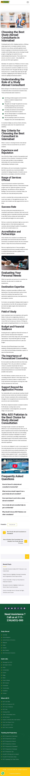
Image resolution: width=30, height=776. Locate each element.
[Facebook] (5, 608)
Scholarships (6, 670)
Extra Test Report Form (8, 722)
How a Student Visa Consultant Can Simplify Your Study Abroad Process (13, 541)
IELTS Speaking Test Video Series (11, 759)
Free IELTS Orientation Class (9, 757)
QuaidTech (18, 773)
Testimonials (6, 688)
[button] (14, 485)
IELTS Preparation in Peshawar (10, 749)
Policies (4, 693)
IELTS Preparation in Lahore (9, 738)
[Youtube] (11, 608)
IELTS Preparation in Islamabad (10, 736)
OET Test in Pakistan (8, 707)
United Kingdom (6, 637)
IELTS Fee (5, 709)
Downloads (5, 685)
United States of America (9, 640)
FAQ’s (4, 667)
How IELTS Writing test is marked (11, 754)
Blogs (4, 675)
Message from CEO (7, 662)
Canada (4, 647)
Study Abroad (12, 524)
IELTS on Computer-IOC (8, 704)
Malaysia (5, 642)
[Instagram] (18, 608)
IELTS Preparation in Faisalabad (10, 746)
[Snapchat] (21, 608)
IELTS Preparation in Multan (9, 744)
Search (27, 556)
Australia (5, 635)
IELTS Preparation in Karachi (9, 741)
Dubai (4, 645)
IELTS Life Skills (6, 701)
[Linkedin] (15, 608)
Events (4, 672)
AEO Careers (6, 683)
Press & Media (6, 680)
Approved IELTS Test (8, 725)
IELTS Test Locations (8, 727)
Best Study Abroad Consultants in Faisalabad (16, 532)
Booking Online (6, 712)
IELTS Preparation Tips (8, 751)
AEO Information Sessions (9, 653)
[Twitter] (8, 608)
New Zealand (6, 650)
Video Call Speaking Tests (9, 714)
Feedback (5, 690)
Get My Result (6, 717)
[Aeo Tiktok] (24, 608)
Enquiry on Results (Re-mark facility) (11, 719)
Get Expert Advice (7, 665)
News (4, 677)
